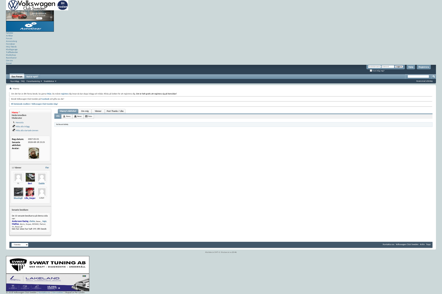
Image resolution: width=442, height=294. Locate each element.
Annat (9, 63)
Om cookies (57, 292)
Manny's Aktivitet (68, 111)
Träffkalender (12, 52)
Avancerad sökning (424, 81)
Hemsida (19, 122)
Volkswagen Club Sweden (407, 244)
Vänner (98, 111)
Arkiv (422, 244)
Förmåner (10, 44)
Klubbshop (11, 55)
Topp (428, 244)
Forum (9, 38)
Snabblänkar (49, 81)
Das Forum (17, 76)
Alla (57, 116)
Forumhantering (33, 81)
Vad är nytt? (32, 76)
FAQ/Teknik (11, 47)
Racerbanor (11, 58)
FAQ (23, 81)
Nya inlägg (14, 81)
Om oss (9, 60)
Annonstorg (11, 41)
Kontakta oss (388, 244)
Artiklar (9, 36)
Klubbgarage (11, 49)
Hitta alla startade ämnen (26, 130)
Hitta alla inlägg (22, 126)
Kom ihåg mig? (378, 71)
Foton (90, 116)
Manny (68, 116)
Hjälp (410, 67)
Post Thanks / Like (115, 111)
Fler (47, 168)
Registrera (424, 67)
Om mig (85, 111)
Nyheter (9, 33)
